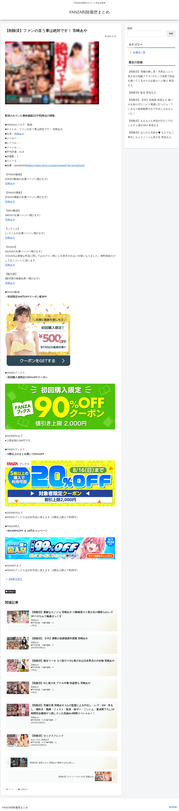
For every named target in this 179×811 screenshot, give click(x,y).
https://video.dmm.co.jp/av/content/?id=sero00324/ (56, 165)
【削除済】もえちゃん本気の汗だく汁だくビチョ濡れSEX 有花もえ (150, 123)
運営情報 (173, 807)
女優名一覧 (139, 52)
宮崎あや (19, 133)
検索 (129, 28)
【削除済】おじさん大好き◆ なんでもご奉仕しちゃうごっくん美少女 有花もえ (151, 134)
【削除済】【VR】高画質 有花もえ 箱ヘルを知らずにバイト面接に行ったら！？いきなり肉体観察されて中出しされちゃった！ (150, 106)
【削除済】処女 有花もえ (142, 92)
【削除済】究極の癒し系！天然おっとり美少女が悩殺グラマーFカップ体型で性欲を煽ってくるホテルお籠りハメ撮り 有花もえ (151, 78)
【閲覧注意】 (15, 579)
